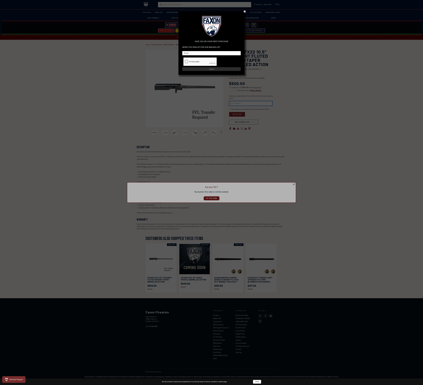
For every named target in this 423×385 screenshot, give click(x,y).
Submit (211, 69)
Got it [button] (257, 381)
